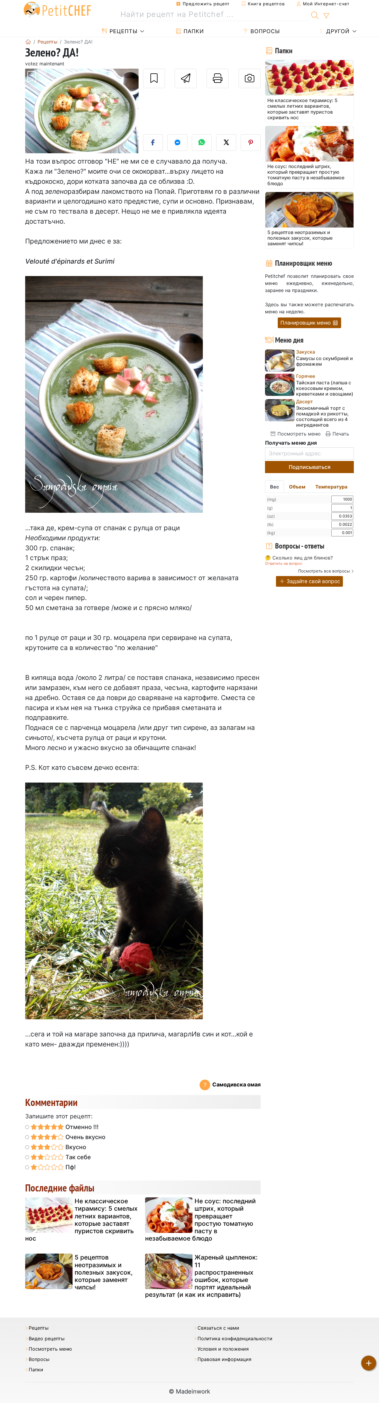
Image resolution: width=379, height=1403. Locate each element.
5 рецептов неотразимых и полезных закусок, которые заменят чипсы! (104, 1272)
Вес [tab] (274, 487)
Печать (340, 434)
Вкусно (75, 1147)
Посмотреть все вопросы (324, 570)
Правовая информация (224, 1359)
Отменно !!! (81, 1127)
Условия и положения (223, 1349)
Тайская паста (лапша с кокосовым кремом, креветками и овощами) (324, 388)
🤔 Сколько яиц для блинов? (299, 558)
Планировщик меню (306, 323)
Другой (337, 31)
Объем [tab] (297, 487)
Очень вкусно (84, 1137)
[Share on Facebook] (153, 142)
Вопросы (264, 31)
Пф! (70, 1167)
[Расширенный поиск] (326, 16)
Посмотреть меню (298, 434)
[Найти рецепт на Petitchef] (315, 14)
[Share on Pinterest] (251, 142)
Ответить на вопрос (283, 563)
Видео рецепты (47, 1338)
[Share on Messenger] (177, 142)
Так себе (77, 1157)
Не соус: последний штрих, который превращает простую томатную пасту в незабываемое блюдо (200, 1219)
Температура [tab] (331, 487)
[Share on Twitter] (226, 142)
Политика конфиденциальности (234, 1338)
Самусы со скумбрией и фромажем (324, 361)
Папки (193, 31)
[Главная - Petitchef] (28, 42)
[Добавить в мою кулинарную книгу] (154, 78)
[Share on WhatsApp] (202, 142)
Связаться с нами (218, 1328)
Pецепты (122, 31)
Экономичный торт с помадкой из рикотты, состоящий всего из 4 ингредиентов (322, 416)
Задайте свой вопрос (312, 581)
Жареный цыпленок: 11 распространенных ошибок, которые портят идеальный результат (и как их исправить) (201, 1276)
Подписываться (309, 467)
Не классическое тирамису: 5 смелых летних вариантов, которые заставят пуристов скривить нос (81, 1219)
